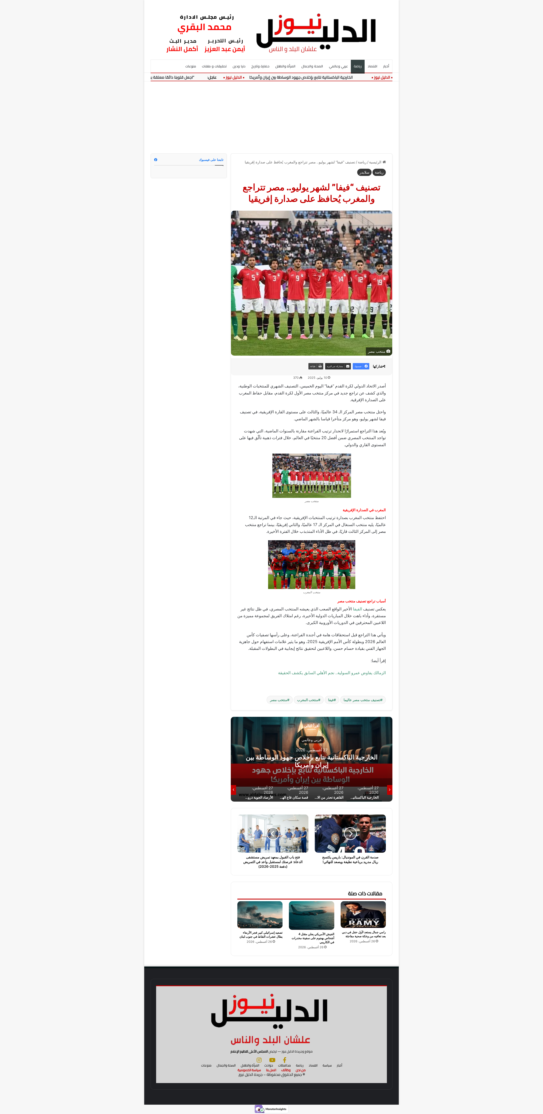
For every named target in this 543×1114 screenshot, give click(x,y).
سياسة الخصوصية (249, 1070)
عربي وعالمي (338, 66)
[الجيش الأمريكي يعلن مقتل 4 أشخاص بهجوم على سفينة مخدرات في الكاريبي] (311, 915)
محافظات (284, 1065)
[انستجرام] (259, 1060)
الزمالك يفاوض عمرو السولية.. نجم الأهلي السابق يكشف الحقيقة (332, 672)
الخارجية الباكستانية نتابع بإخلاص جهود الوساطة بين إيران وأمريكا (330, 77)
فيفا (331, 700)
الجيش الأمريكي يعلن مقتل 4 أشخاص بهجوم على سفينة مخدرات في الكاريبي (313, 938)
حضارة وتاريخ (260, 66)
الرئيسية (375, 162)
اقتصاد (372, 66)
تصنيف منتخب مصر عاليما (362, 700)
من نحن (301, 1070)
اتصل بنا (271, 1070)
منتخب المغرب (307, 700)
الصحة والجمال (312, 66)
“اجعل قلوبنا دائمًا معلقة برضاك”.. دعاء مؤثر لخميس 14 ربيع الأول (170, 77)
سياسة (327, 1065)
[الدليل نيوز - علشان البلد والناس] (271, 29)
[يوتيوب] (272, 1060)
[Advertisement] (271, 117)
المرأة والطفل (285, 66)
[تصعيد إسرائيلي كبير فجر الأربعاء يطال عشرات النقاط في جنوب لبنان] (260, 914)
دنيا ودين (239, 66)
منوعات (190, 66)
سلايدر (364, 172)
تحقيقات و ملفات (214, 66)
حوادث (268, 1065)
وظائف (286, 1070)
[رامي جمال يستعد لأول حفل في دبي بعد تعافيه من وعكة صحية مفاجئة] (363, 914)
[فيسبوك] (284, 1060)
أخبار (386, 66)
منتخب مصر (278, 700)
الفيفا (357, 609)
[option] (311, 759)
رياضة (358, 66)
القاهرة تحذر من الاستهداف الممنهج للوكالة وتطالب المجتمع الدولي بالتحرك (311, 760)
